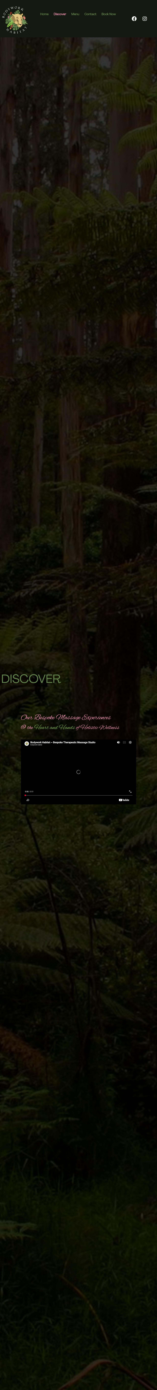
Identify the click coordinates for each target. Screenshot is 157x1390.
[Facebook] (134, 19)
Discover (60, 14)
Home (44, 14)
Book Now (109, 14)
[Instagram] (145, 19)
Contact (90, 14)
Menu (75, 14)
